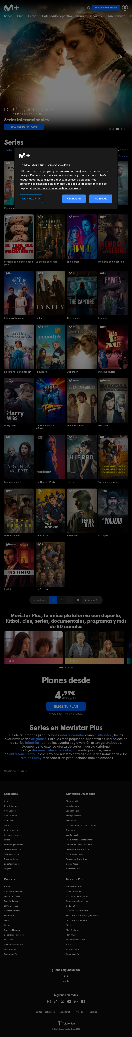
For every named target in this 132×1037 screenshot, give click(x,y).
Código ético (72, 906)
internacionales (72, 735)
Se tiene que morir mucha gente (18, 263)
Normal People (12, 535)
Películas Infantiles (12, 835)
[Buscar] (88, 7)
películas (64, 750)
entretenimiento (22, 754)
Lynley (39, 318)
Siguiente (90, 600)
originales (38, 739)
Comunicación (72, 954)
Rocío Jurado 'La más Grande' (80, 840)
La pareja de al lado (46, 261)
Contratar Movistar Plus (77, 911)
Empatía (102, 318)
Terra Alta (72, 535)
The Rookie (42, 535)
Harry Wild (10, 425)
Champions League (13, 891)
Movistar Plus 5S (73, 868)
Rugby (7, 925)
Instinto (8, 589)
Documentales (11, 859)
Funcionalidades (73, 891)
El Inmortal (73, 261)
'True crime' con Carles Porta (79, 844)
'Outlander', (104, 735)
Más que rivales (106, 371)
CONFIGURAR (31, 198)
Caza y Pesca (72, 864)
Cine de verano (11, 830)
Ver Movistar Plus (74, 886)
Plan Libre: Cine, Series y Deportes (82, 915)
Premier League (11, 901)
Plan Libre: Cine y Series (77, 920)
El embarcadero (75, 425)
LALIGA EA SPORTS (12, 896)
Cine (20, 16)
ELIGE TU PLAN (66, 706)
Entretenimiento (11, 864)
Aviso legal (65, 1012)
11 (78, 600)
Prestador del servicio (45, 1012)
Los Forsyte (42, 589)
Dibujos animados (74, 854)
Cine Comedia (10, 815)
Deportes (95, 16)
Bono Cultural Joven (75, 939)
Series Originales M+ (13, 844)
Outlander (72, 371)
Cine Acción (9, 820)
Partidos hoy (10, 949)
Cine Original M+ (12, 806)
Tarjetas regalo (73, 949)
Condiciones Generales (77, 901)
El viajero (103, 535)
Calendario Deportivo (14, 944)
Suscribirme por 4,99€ (24, 126)
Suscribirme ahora (106, 7)
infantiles (32, 743)
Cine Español (10, 811)
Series (8, 16)
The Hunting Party (45, 482)
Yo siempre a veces (108, 482)
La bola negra (72, 806)
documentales (43, 750)
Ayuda (66, 981)
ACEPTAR (101, 198)
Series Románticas (12, 849)
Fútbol (32, 16)
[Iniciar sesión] (125, 8)
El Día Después (11, 906)
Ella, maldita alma (14, 318)
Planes (69, 925)
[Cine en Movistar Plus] (33, 647)
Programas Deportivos (76, 859)
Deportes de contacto (14, 935)
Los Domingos (72, 811)
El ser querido (72, 801)
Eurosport (8, 939)
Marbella (103, 425)
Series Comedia (11, 854)
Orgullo (7, 868)
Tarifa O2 (70, 944)
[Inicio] (12, 7)
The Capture (73, 318)
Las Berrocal (72, 835)
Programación (10, 954)
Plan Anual (71, 935)
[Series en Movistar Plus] (94, 647)
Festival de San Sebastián (77, 849)
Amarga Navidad (73, 815)
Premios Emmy (29, 758)
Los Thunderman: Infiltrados (45, 427)
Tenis (80, 16)
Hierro (70, 482)
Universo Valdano (12, 911)
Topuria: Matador (12, 930)
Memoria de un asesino (111, 261)
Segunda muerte (13, 482)
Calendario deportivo (57, 16)
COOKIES (93, 1012)
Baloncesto (9, 915)
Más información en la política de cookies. (55, 188)
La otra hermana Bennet (17, 371)
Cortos (7, 825)
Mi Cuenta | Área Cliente (77, 896)
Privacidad (80, 1012)
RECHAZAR (74, 198)
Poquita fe (41, 371)
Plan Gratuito (116, 16)
